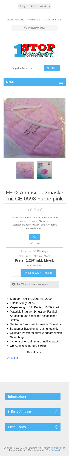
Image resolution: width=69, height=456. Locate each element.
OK (34, 237)
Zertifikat (12, 358)
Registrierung (15, 19)
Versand (37, 265)
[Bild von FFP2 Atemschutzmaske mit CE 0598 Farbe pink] (25, 170)
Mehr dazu (34, 243)
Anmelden (34, 19)
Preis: (20, 260)
